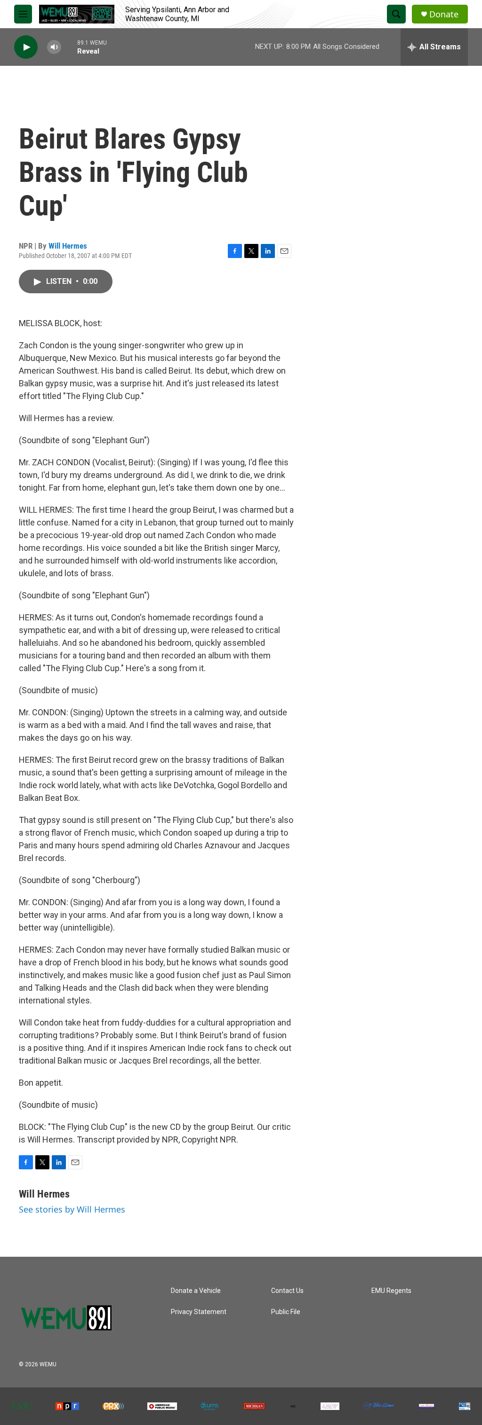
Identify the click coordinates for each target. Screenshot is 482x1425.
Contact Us (287, 1290)
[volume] (54, 47)
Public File (285, 1311)
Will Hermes (67, 246)
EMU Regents (391, 1290)
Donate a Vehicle (196, 1290)
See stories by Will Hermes (72, 1209)
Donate (443, 14)
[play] (25, 47)
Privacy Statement (198, 1311)
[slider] (69, 47)
